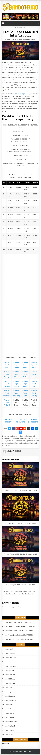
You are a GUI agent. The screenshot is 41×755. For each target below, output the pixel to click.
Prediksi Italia (7, 687)
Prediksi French (8, 670)
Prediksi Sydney (8, 713)
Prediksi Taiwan (8, 717)
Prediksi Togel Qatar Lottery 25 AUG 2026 (17, 635)
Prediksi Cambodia (9, 657)
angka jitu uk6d (29, 436)
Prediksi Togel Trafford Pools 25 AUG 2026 (17, 639)
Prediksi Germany (8, 675)
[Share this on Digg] (32, 428)
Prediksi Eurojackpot (10, 666)
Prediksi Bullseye (8, 653)
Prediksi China (7, 662)
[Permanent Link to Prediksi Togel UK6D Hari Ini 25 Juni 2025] (20, 570)
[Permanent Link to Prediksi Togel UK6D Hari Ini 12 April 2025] (20, 50)
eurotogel (5, 743)
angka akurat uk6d (16, 436)
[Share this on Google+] (17, 428)
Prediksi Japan (7, 692)
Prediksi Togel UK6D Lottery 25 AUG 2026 (20, 523)
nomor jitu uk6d (17, 438)
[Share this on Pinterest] (21, 428)
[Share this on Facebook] (13, 428)
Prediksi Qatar (7, 704)
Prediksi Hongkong (9, 683)
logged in (14, 607)
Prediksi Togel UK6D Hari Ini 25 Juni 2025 (20, 585)
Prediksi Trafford (8, 726)
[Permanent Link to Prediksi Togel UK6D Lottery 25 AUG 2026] (20, 507)
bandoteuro (32, 75)
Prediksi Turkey (8, 730)
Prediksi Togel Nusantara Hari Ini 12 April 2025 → (21, 594)
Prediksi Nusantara (9, 700)
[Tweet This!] (9, 428)
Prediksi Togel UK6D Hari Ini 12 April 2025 (20, 33)
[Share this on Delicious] (20, 432)
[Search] (39, 23)
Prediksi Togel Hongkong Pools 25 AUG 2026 (18, 626)
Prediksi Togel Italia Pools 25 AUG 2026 (16, 622)
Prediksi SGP (6, 709)
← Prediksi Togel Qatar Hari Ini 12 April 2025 (18, 591)
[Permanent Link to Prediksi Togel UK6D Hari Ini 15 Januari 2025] (20, 539)
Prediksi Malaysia (8, 696)
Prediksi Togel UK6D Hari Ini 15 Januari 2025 (20, 554)
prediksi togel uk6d (22, 94)
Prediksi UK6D (21, 28)
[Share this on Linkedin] (36, 428)
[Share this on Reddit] (24, 428)
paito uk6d (27, 438)
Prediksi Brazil (7, 649)
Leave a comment (30, 39)
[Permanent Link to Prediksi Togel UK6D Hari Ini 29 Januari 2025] (20, 475)
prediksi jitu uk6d (20, 441)
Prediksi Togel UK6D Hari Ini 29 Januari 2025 (20, 490)
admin (8, 39)
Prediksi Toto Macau (9, 722)
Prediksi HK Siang (8, 679)
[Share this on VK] (28, 428)
